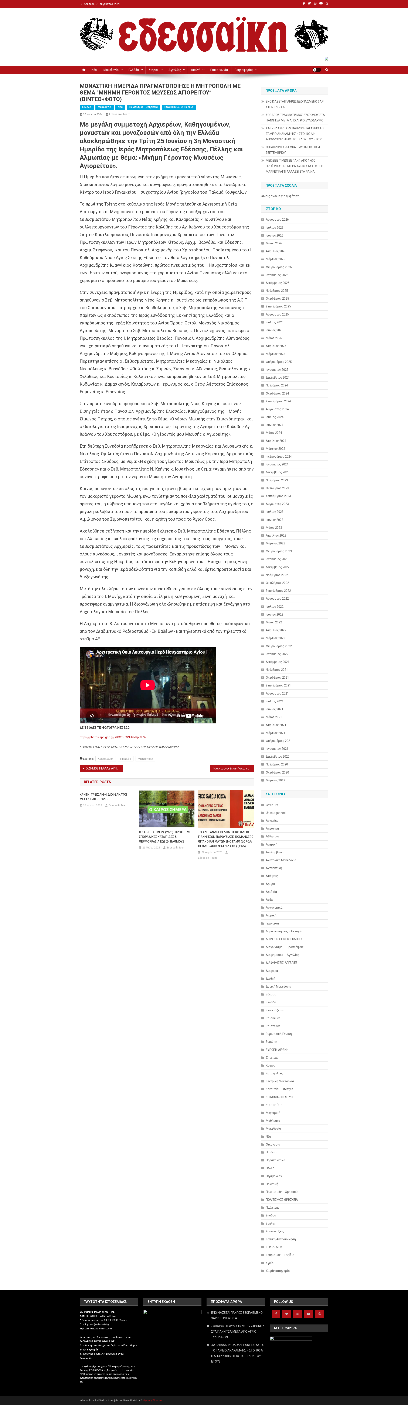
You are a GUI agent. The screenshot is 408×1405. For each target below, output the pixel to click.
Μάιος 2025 (274, 338)
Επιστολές (273, 1026)
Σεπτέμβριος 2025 (278, 306)
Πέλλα (270, 1168)
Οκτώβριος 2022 (277, 583)
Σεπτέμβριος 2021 (278, 685)
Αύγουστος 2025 (277, 314)
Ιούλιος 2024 (274, 417)
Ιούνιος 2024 (274, 425)
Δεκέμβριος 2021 (277, 662)
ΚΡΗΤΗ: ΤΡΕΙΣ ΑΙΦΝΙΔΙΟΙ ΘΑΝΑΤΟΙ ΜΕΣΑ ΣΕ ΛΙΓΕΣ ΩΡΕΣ (103, 797)
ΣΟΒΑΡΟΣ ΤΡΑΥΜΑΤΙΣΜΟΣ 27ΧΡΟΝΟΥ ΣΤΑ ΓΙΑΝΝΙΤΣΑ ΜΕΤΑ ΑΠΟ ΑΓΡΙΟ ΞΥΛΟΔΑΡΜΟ (295, 117)
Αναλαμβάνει (275, 852)
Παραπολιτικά (275, 1160)
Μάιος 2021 (274, 717)
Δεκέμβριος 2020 (277, 756)
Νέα (94, 70)
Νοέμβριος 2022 (277, 575)
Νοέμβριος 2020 (277, 764)
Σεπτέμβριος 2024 (278, 401)
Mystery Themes (152, 1400)
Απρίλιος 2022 (276, 630)
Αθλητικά (272, 836)
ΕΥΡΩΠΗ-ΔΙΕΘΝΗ (277, 1049)
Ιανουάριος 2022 (277, 654)
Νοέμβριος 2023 (277, 480)
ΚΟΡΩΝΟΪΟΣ (274, 1105)
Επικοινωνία (219, 70)
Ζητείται (272, 1057)
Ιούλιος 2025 (274, 322)
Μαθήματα (273, 1120)
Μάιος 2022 (274, 622)
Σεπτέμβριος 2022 (278, 590)
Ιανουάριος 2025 (277, 369)
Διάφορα (272, 970)
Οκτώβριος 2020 (277, 772)
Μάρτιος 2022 (275, 638)
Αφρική (271, 915)
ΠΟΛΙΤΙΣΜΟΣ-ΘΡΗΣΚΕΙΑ (178, 107)
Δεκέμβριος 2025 (277, 283)
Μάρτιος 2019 (275, 780)
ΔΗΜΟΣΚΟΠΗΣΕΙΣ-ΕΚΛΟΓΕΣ (284, 939)
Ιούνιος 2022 (274, 614)
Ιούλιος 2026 (274, 227)
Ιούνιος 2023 (274, 519)
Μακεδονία (111, 70)
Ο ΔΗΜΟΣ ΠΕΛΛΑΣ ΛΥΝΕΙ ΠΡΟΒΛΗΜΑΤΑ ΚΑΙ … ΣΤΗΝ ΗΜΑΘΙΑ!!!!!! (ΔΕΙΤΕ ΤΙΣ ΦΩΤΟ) (104, 768)
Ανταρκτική (274, 868)
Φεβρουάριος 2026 (279, 267)
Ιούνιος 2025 (274, 330)
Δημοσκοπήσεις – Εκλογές (284, 931)
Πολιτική (272, 1184)
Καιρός (270, 1065)
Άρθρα (270, 884)
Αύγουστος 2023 (277, 504)
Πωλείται (272, 1207)
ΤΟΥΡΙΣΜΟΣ (274, 1247)
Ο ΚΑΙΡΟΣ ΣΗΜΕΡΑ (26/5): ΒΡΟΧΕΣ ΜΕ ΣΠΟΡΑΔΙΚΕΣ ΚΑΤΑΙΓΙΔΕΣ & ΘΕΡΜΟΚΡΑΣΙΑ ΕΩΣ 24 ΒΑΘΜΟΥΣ (165, 836)
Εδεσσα (271, 994)
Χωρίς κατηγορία (278, 1271)
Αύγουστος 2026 (277, 219)
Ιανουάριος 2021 (277, 748)
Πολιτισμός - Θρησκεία (143, 107)
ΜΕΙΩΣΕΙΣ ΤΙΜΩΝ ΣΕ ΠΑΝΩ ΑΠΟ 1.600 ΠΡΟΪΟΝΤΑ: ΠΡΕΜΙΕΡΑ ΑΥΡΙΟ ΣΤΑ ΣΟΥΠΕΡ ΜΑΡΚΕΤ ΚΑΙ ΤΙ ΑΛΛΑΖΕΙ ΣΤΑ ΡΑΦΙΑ (294, 166)
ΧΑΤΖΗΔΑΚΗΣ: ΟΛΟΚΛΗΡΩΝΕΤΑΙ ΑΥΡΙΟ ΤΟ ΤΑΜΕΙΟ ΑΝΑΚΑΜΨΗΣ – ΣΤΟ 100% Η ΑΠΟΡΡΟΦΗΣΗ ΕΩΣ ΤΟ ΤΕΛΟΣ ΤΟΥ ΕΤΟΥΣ (295, 134)
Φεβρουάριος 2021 (279, 741)
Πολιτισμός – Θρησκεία (282, 1192)
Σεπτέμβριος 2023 (278, 496)
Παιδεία (271, 1152)
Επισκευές (273, 1018)
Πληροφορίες (244, 70)
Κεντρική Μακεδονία (280, 1081)
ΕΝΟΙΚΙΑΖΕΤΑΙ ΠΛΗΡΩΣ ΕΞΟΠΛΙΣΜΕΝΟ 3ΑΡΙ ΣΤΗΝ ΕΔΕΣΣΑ (295, 104)
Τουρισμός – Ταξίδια (280, 1255)
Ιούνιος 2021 (274, 709)
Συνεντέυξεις (275, 1231)
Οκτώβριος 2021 (277, 677)
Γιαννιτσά (272, 923)
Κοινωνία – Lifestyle (279, 1089)
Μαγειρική (273, 1113)
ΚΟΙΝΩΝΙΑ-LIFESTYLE (280, 1097)
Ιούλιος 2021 (274, 701)
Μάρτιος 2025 (275, 354)
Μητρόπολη (145, 758)
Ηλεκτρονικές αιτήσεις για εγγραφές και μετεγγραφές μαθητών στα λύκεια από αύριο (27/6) (234, 768)
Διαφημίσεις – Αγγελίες (282, 955)
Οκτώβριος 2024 (277, 393)
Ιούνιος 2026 (274, 235)
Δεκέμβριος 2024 (277, 377)
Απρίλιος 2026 (276, 251)
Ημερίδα (125, 758)
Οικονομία (273, 1144)
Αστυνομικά (274, 907)
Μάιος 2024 (274, 432)
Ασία (269, 899)
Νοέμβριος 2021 (277, 669)
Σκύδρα (271, 1215)
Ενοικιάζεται (275, 1010)
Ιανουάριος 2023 (277, 559)
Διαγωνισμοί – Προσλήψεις (285, 947)
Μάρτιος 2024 (275, 448)
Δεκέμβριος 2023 (277, 472)
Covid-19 (272, 805)
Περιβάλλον (274, 1176)
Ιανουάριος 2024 (277, 464)
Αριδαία (271, 891)
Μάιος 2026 (274, 243)
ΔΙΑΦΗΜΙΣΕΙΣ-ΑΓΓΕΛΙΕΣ (282, 962)
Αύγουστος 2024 (277, 409)
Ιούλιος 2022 (274, 606)
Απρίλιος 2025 (276, 346)
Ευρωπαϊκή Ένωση (279, 1034)
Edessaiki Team (119, 114)
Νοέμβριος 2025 (277, 290)
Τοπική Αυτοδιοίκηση (281, 1239)
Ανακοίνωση (105, 758)
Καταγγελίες (274, 1073)
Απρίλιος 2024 (276, 440)
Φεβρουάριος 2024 (279, 456)
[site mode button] (317, 70)
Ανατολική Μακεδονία (281, 860)
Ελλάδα (134, 70)
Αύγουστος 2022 (277, 598)
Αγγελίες (175, 70)
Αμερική (271, 844)
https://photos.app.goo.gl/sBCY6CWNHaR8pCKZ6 (113, 737)
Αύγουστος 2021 (277, 693)
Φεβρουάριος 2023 (279, 551)
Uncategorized (276, 813)
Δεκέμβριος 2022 (277, 567)
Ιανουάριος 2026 (277, 275)
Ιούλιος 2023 (274, 511)
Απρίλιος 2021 (276, 725)
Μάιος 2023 (274, 527)
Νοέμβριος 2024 (277, 385)
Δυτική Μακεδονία (278, 986)
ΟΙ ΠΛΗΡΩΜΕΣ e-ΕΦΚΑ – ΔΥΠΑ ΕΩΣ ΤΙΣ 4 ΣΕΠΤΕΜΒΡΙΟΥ (293, 149)
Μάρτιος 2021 (275, 733)
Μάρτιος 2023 (275, 543)
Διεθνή (195, 70)
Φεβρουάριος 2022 (279, 646)
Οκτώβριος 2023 (277, 488)
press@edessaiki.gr (98, 1324)
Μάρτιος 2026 (275, 259)
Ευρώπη (271, 1041)
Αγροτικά (272, 828)
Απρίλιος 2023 (276, 535)
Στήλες (154, 70)
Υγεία (269, 1263)
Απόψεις (272, 876)
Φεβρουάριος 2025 (279, 362)
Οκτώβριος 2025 (277, 298)
